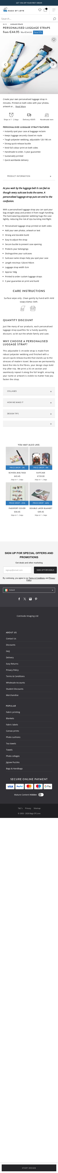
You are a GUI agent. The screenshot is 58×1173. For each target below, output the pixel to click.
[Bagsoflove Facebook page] (19, 599)
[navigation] (29, 590)
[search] (54, 18)
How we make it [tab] (15, 402)
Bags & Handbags (14, 768)
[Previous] (4, 64)
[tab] (29, 423)
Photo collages (13, 756)
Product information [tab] (18, 176)
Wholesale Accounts (15, 682)
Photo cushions (13, 737)
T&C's (20, 808)
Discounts (10, 644)
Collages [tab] (12, 391)
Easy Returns (12, 663)
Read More (20, 106)
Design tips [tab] (13, 413)
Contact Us (11, 638)
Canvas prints (12, 730)
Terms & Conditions (15, 676)
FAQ (8, 651)
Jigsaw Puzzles (13, 762)
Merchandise (12, 695)
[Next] (53, 64)
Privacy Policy (12, 670)
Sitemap (37, 808)
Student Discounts (14, 689)
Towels (9, 749)
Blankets (10, 718)
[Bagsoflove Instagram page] (30, 599)
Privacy (28, 808)
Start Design (29, 1168)
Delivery (10, 657)
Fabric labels (12, 724)
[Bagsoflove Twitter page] (24, 599)
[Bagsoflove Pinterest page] (36, 599)
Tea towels (11, 743)
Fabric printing (13, 712)
